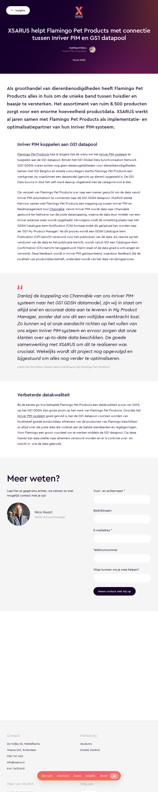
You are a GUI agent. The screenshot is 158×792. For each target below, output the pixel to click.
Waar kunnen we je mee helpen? (116, 569)
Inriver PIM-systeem (113, 154)
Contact (13, 735)
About (104, 776)
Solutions (63, 776)
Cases (77, 776)
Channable (57, 209)
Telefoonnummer (105, 550)
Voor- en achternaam (108, 491)
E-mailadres (101, 530)
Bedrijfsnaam (102, 510)
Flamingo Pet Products (33, 154)
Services (47, 776)
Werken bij (88, 735)
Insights (90, 776)
